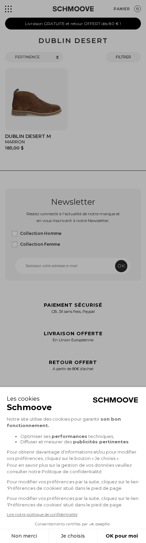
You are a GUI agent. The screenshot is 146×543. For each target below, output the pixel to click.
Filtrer (123, 57)
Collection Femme (40, 244)
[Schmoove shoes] (73, 9)
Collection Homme (40, 233)
